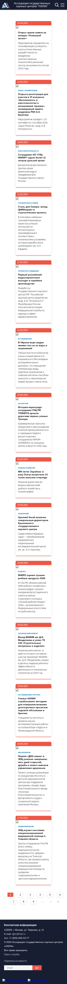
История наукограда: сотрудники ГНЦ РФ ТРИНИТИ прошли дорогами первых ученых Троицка (33, 413)
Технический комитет (28, 633)
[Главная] (6, 7)
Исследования (25, 339)
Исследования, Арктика (29, 695)
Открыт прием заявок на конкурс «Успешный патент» (32, 35)
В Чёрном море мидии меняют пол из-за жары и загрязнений (32, 345)
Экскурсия (23, 403)
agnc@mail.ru (19, 933)
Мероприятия (24, 752)
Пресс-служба (11, 954)
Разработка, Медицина (28, 271)
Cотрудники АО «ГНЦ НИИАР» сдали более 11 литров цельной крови (32, 157)
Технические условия (28, 203)
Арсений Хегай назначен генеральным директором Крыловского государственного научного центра (33, 523)
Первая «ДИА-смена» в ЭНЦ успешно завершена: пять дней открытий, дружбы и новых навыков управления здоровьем (33, 762)
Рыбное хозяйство (26, 468)
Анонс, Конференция (27, 90)
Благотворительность (28, 151)
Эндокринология (26, 826)
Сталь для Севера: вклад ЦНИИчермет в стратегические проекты (32, 209)
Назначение (23, 514)
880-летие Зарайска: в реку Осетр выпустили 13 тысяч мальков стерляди (33, 474)
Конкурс (22, 571)
